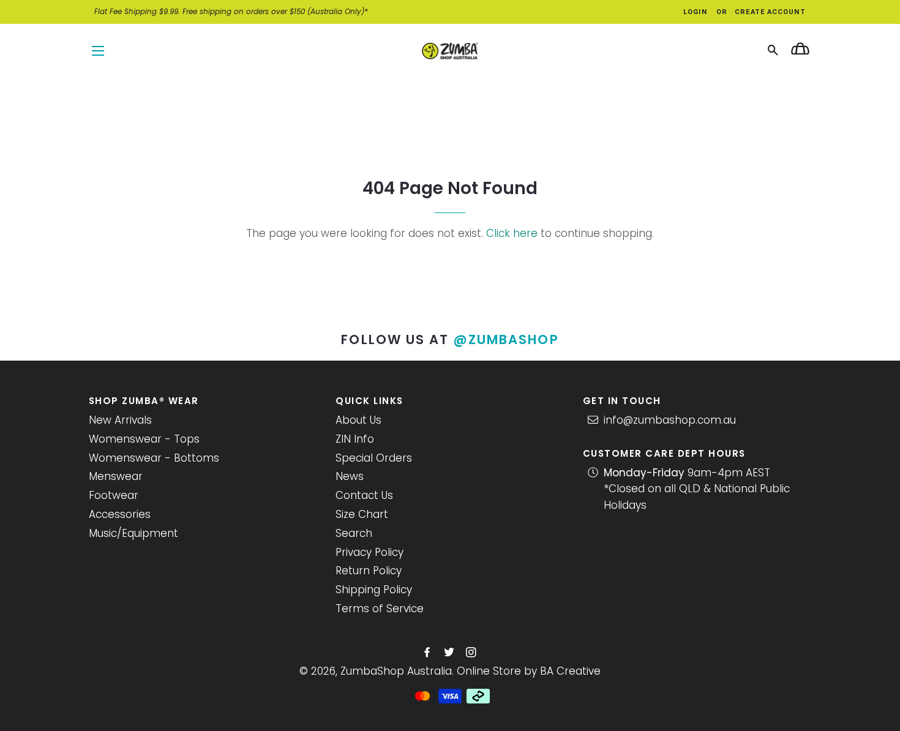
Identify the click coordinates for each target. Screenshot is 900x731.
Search (354, 533)
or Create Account (761, 12)
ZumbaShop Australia (396, 671)
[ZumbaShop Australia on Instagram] (472, 652)
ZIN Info (355, 439)
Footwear (113, 495)
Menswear (116, 476)
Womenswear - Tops (144, 439)
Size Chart (362, 514)
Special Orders (374, 458)
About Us (358, 420)
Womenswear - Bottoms (154, 458)
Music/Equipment (133, 533)
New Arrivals (120, 420)
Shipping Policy (374, 589)
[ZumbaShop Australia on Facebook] (428, 652)
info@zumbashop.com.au (670, 420)
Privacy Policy (369, 552)
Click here (512, 233)
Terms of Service (380, 608)
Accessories (120, 514)
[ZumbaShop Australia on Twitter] (450, 652)
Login (695, 12)
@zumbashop (506, 339)
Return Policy (369, 570)
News (350, 476)
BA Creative (570, 671)
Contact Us (364, 495)
